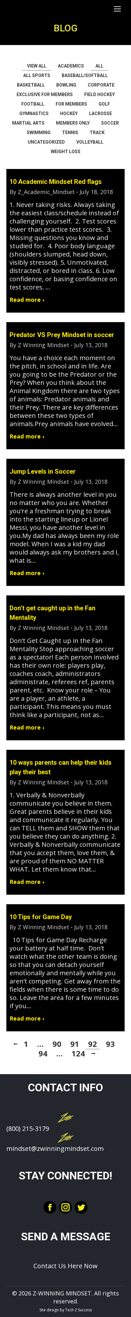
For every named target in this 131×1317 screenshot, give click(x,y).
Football (32, 104)
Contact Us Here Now (65, 1266)
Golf (104, 104)
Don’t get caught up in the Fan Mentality (52, 612)
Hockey (69, 113)
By (42, 192)
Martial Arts (28, 123)
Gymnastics (34, 113)
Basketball (31, 85)
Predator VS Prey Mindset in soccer (62, 335)
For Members (71, 104)
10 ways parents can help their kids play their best (61, 767)
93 (110, 1044)
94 (42, 1053)
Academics (71, 65)
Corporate (101, 85)
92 (92, 1044)
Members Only (73, 123)
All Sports (36, 75)
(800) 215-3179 (27, 1128)
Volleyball (89, 142)
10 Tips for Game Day (41, 917)
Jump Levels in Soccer (43, 471)
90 (56, 1044)
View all (36, 65)
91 (74, 1044)
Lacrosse (100, 113)
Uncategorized (46, 142)
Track (97, 132)
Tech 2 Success (78, 1310)
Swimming (39, 132)
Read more (25, 299)
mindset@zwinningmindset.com (55, 1148)
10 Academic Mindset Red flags (56, 181)
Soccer (110, 123)
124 (78, 1053)
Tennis (70, 132)
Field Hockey (99, 94)
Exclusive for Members (45, 94)
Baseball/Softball (85, 75)
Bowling (66, 85)
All (99, 65)
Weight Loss (65, 151)
